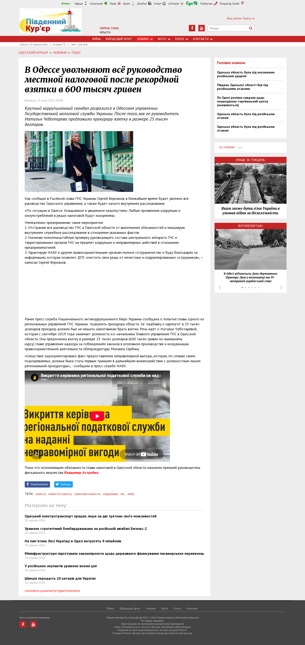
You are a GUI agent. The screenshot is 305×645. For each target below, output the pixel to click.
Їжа (192, 3)
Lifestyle (173, 3)
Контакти (201, 39)
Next (281, 287)
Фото (162, 39)
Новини (143, 39)
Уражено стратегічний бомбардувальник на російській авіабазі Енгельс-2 (86, 528)
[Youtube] (201, 28)
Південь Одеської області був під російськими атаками (242, 87)
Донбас (142, 3)
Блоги (179, 39)
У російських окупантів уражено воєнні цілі (61, 565)
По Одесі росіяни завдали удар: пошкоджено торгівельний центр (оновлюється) (242, 101)
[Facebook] (192, 28)
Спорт (157, 3)
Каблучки (206, 3)
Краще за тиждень (250, 160)
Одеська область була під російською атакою (246, 116)
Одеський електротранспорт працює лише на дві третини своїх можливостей (90, 516)
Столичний (96, 3)
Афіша (78, 3)
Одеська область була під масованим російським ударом (245, 74)
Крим (126, 3)
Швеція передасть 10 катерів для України (60, 578)
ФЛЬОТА (105, 32)
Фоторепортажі (250, 226)
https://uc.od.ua (51, 22)
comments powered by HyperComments (52, 591)
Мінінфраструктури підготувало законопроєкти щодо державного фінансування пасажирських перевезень (114, 553)
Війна (97, 39)
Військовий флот (119, 39)
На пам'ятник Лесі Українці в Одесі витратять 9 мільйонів (73, 541)
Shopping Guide (229, 3)
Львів (113, 3)
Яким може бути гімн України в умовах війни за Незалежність (250, 210)
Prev (220, 287)
